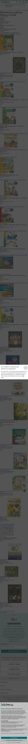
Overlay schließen (25, 367)
